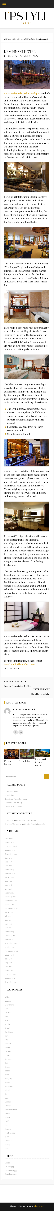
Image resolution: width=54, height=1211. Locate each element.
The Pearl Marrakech (13, 806)
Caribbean (9, 1032)
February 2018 (10, 896)
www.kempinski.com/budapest (19, 664)
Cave (7, 1036)
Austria (8, 1012)
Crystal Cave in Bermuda (34, 824)
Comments (11, 1170)
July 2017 (8, 916)
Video (7, 1148)
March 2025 (9, 869)
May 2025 (8, 862)
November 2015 (11, 982)
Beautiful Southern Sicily (26, 820)
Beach (7, 1020)
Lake (7, 1098)
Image (7, 1082)
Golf (6, 1063)
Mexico (8, 1113)
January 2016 (10, 978)
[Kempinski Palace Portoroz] (42, 753)
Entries (9, 1166)
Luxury (8, 1105)
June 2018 (8, 881)
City (14, 39)
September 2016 (11, 951)
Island (7, 1090)
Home (8, 39)
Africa (7, 997)
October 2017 (10, 904)
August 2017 (9, 912)
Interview (9, 1086)
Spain (7, 1136)
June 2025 (8, 858)
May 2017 (8, 924)
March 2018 (9, 893)
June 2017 (8, 920)
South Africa (10, 1133)
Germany (8, 1059)
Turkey (7, 1144)
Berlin (7, 1024)
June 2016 (8, 959)
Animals (8, 1001)
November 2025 (11, 854)
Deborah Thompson (13, 824)
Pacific (7, 1121)
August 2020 (10, 877)
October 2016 (10, 947)
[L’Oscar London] (11, 754)
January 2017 (10, 939)
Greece (8, 1067)
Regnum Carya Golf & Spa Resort (18, 686)
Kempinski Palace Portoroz (40, 762)
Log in (7, 1163)
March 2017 (9, 931)
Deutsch (8, 1043)
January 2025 (10, 873)
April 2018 (8, 889)
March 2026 (9, 842)
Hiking (7, 1070)
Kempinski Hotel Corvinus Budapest (22, 93)
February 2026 (11, 846)
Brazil (7, 1028)
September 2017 (11, 908)
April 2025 (8, 865)
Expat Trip (9, 820)
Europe (8, 1051)
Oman (7, 1117)
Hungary (8, 1078)
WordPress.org (11, 1174)
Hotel (7, 1074)
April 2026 (9, 838)
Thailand (8, 1140)
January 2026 (10, 850)
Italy (6, 1094)
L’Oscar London (8, 762)
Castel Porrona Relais (40, 694)
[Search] (46, 776)
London (8, 1102)
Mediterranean (11, 1109)
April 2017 (8, 927)
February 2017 (10, 935)
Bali (6, 1016)
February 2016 (10, 974)
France (8, 1055)
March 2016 (9, 970)
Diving (7, 1047)
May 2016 (8, 962)
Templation (25, 760)
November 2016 (11, 943)
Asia (6, 1008)
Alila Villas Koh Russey (13, 802)
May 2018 (8, 885)
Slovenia (8, 1129)
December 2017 (11, 900)
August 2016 (9, 955)
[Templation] (27, 754)
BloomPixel (38, 1206)
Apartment (9, 1005)
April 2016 (8, 966)
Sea (6, 1125)
